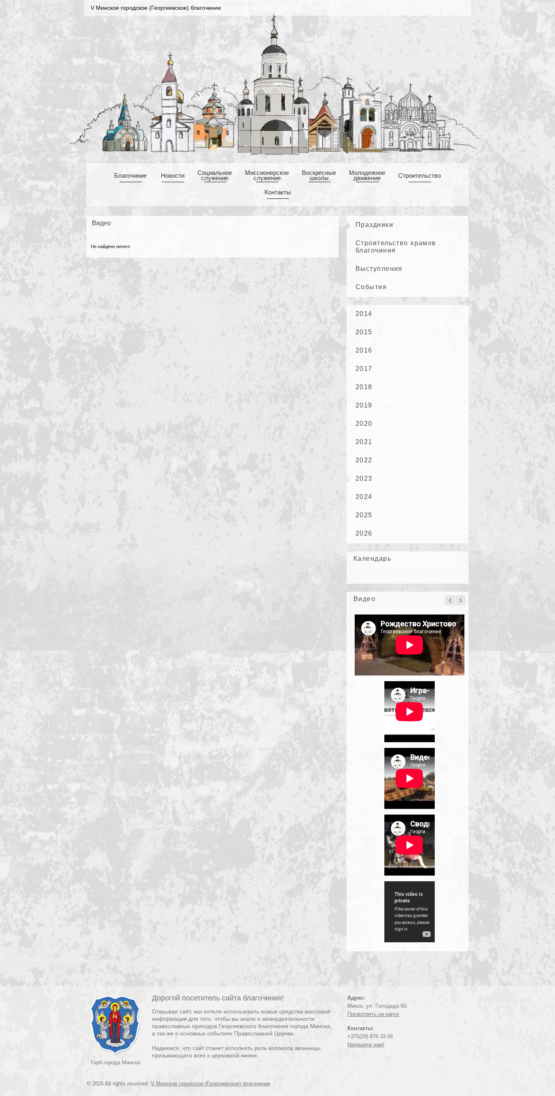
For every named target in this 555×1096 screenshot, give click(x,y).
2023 (364, 478)
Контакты (277, 192)
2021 (364, 441)
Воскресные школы (319, 175)
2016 (364, 350)
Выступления (379, 268)
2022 (364, 460)
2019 (364, 405)
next (460, 600)
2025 (364, 515)
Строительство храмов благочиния (396, 247)
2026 (364, 533)
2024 (364, 496)
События (371, 286)
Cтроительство (419, 175)
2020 (364, 423)
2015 (364, 332)
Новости (172, 175)
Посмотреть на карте (373, 1014)
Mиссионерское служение (267, 175)
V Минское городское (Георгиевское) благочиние (210, 1084)
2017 (364, 368)
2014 (364, 313)
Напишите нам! (365, 1045)
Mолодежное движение (367, 175)
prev (450, 600)
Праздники (374, 224)
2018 (364, 386)
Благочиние (130, 175)
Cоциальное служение (214, 175)
